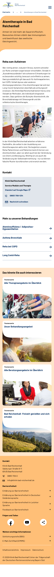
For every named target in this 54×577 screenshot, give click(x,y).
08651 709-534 (16, 195)
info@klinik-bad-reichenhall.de (20, 480)
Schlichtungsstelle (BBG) (13, 536)
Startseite (6, 12)
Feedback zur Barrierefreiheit (16, 509)
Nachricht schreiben (19, 201)
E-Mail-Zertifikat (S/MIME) (14, 541)
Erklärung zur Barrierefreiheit (16, 491)
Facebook (11, 521)
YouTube (27, 521)
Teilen (43, 522)
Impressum (26, 550)
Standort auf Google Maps (16, 190)
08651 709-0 (12, 476)
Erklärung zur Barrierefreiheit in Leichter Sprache (21, 503)
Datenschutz (38, 550)
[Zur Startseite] (14, 5)
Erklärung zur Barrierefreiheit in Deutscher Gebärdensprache (21, 496)
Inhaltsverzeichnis (11, 550)
